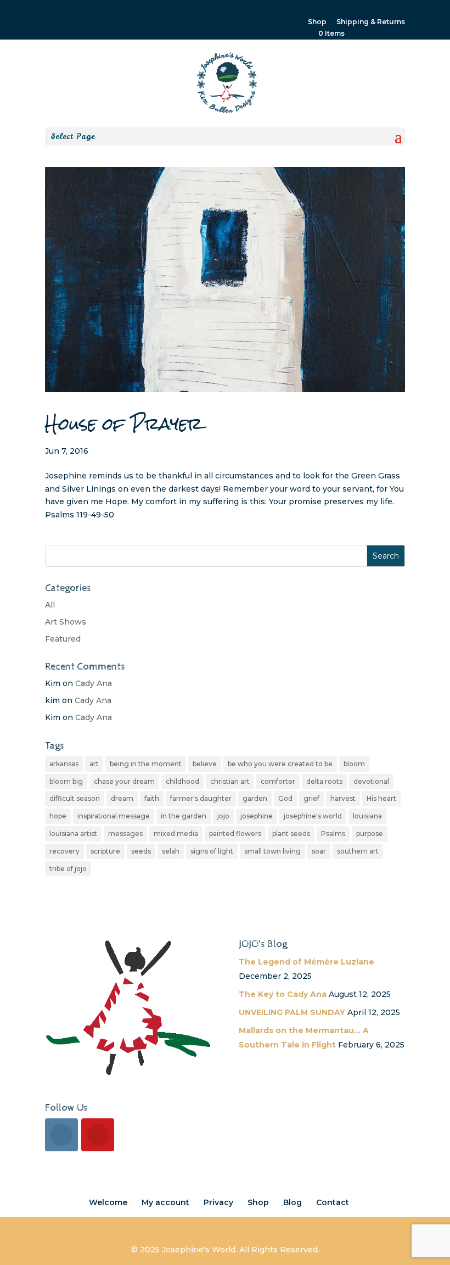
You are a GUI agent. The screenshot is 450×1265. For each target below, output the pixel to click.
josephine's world (313, 816)
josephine (256, 816)
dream (122, 798)
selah (170, 851)
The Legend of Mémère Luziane (306, 962)
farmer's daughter (201, 798)
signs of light (211, 851)
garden (255, 798)
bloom (354, 764)
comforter (278, 781)
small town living (272, 851)
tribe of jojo (68, 869)
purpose (369, 833)
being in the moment (146, 764)
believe (205, 764)
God (285, 798)
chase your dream (124, 781)
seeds (141, 851)
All (50, 605)
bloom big (66, 781)
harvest (343, 798)
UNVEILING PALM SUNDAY (292, 1012)
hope (57, 816)
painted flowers (235, 833)
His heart (381, 798)
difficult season (74, 798)
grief (311, 798)
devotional (371, 781)
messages (125, 833)
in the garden (183, 816)
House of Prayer (124, 424)
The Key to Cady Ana (283, 994)
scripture (105, 851)
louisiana (367, 816)
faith (151, 798)
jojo (223, 816)
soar (319, 851)
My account (165, 1202)
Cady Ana (93, 683)
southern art (358, 851)
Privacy (218, 1202)
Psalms (333, 833)
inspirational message (113, 816)
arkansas (63, 764)
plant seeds (291, 833)
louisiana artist (73, 833)
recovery (64, 851)
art (94, 764)
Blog (292, 1202)
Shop (317, 22)
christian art (230, 781)
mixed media (176, 833)
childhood (182, 781)
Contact (332, 1202)
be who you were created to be (280, 764)
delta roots (324, 781)
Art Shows (65, 622)
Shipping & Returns (370, 22)
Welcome (108, 1202)
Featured (63, 639)
